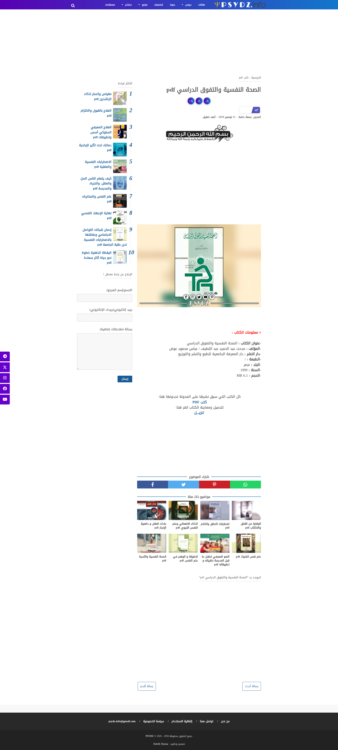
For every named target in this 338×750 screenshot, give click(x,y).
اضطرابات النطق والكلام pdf (215, 526)
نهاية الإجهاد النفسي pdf (96, 215)
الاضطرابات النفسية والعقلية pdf (98, 164)
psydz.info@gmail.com (122, 721)
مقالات (201, 5)
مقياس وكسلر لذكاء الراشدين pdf (97, 96)
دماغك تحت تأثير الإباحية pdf (95, 147)
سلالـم (128, 5)
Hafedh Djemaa (160, 744)
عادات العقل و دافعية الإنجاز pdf (153, 526)
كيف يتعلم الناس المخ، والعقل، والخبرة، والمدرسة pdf (95, 183)
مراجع (144, 5)
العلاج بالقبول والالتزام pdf (96, 113)
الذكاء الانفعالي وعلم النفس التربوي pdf (185, 526)
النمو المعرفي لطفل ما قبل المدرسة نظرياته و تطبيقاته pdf (215, 560)
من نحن (225, 721)
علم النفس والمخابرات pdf (96, 199)
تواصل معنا (206, 721)
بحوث (172, 5)
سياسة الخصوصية (153, 721)
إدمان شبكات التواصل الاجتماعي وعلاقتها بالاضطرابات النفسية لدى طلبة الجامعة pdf (105, 237)
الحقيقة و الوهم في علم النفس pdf (185, 558)
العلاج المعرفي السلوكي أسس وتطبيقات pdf (100, 132)
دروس (188, 5)
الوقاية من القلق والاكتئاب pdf (251, 526)
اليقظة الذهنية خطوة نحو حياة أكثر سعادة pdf (96, 258)
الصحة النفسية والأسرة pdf (152, 558)
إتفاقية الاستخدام (182, 721)
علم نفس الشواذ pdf (248, 557)
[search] (73, 5)
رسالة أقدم (146, 686)
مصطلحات (110, 5)
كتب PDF (199, 402)
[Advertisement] (169, 41)
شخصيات (158, 5)
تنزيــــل (199, 412)
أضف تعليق (209, 117)
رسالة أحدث (251, 686)
